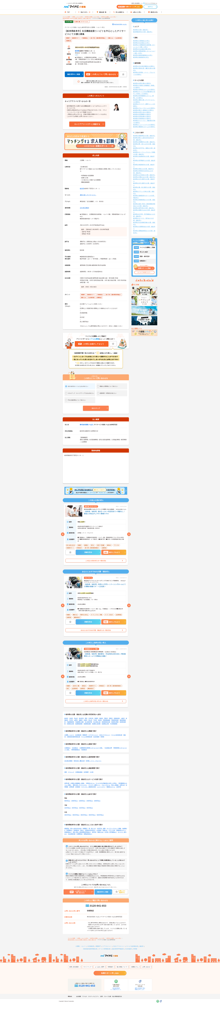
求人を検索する (120, 12)
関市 (86, 718)
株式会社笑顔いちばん (120, 24)
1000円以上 (74, 800)
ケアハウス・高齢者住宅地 (88, 787)
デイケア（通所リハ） (95, 785)
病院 (65, 772)
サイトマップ (87, 967)
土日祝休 (99, 830)
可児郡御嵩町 (113, 723)
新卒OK (94, 832)
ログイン (150, 6)
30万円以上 (90, 807)
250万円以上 (67, 814)
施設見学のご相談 (73, 74)
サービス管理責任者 (86, 736)
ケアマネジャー (106, 946)
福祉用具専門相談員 (118, 949)
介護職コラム (135, 967)
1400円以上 (89, 800)
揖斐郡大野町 (115, 722)
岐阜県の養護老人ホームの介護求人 (144, 126)
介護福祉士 (67, 748)
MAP (77, 54)
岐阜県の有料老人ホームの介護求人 (144, 89)
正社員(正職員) (84, 208)
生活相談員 (78, 735)
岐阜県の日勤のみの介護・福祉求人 (144, 177)
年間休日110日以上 (90, 830)
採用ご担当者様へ (74, 967)
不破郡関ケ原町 (79, 722)
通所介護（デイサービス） (88, 195)
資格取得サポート (121, 830)
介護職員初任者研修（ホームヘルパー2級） (91, 748)
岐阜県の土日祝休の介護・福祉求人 (144, 175)
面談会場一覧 (102, 12)
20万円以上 (75, 807)
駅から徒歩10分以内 (75, 828)
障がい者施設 (115, 785)
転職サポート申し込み (110, 973)
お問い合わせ (146, 967)
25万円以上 (82, 807)
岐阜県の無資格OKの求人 (141, 57)
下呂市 (95, 720)
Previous (62, 534)
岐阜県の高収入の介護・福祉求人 (143, 168)
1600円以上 (97, 800)
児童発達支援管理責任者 (73, 736)
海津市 (100, 720)
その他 (91, 772)
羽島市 (106, 718)
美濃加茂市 (117, 718)
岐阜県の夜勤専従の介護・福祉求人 (144, 135)
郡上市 (90, 720)
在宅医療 (86, 772)
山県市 (76, 720)
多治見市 (81, 718)
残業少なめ (100, 832)
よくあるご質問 (99, 967)
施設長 (141, 946)
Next (129, 534)
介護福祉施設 (78, 772)
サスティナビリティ (93, 996)
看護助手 (84, 735)
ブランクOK (112, 830)
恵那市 (111, 718)
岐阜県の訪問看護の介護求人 (142, 114)
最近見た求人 (154, 12)
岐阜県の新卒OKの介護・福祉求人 (143, 208)
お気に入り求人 (137, 12)
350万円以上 (84, 814)
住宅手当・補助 (101, 828)
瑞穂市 (80, 720)
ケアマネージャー (93, 735)
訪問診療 (71, 787)
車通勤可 (85, 828)
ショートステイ (101, 787)
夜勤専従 (66, 828)
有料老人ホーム (90, 783)
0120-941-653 (98, 905)
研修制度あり (68, 832)
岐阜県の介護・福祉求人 (140, 29)
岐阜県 (77, 51)
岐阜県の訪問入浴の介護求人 (142, 112)
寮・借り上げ (92, 828)
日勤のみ (105, 830)
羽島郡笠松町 (115, 720)
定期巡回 (77, 787)
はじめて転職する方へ (144, 272)
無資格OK (84, 749)
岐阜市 (66, 718)
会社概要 (78, 996)
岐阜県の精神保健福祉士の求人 (142, 55)
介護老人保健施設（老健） (77, 783)
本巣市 (85, 720)
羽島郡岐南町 (106, 720)
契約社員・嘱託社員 (79, 761)
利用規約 (110, 967)
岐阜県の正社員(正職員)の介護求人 (144, 66)
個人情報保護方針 (117, 996)
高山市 (76, 718)
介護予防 (118, 787)
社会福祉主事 (108, 748)
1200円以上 (82, 800)
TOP (68, 12)
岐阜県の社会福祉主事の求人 (142, 49)
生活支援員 (96, 736)
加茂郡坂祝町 (78, 723)
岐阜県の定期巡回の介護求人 (142, 118)
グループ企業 (107, 996)
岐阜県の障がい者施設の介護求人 (143, 110)
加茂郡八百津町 (96, 723)
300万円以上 (76, 814)
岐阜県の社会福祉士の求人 (141, 43)
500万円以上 (100, 814)
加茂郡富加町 (87, 723)
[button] (96, 408)
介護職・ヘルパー (69, 735)
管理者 (102, 736)
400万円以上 (92, 814)
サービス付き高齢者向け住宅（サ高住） (106, 783)
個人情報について (122, 967)
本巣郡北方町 (70, 723)
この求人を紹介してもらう (91, 344)
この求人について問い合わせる (101, 74)
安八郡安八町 (97, 722)
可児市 (71, 720)
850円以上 (67, 800)
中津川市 (91, 718)
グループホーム (106, 785)
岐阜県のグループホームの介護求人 (144, 108)
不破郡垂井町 (70, 722)
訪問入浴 (122, 785)
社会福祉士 (75, 748)
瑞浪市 (101, 718)
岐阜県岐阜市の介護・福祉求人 (142, 32)
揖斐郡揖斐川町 (106, 722)
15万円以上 (67, 807)
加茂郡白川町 (105, 723)
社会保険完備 (71, 834)
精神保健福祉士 (76, 749)
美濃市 (96, 718)
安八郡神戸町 (88, 722)
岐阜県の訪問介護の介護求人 (142, 83)
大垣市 (71, 718)
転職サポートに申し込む (129, 6)
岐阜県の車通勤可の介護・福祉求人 (144, 142)
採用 (101, 996)
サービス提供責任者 (116, 735)
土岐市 (123, 718)
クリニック (71, 772)
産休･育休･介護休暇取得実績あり (82, 832)
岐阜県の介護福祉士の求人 (141, 40)
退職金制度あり (88, 834)
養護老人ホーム (111, 787)
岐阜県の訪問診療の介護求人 (142, 116)
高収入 (82, 830)
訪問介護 (66, 783)
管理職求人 (69, 830)
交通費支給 (79, 834)
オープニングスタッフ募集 (114, 828)
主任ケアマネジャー (104, 735)
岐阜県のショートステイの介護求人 (144, 124)
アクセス (84, 996)
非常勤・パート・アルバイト (93, 761)
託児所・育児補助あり (111, 832)
